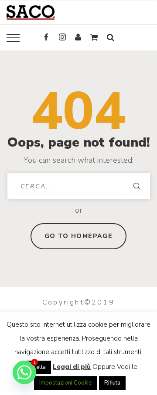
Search (137, 186)
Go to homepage (78, 236)
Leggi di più (72, 366)
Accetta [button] (36, 367)
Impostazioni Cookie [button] (65, 383)
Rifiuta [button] (112, 383)
